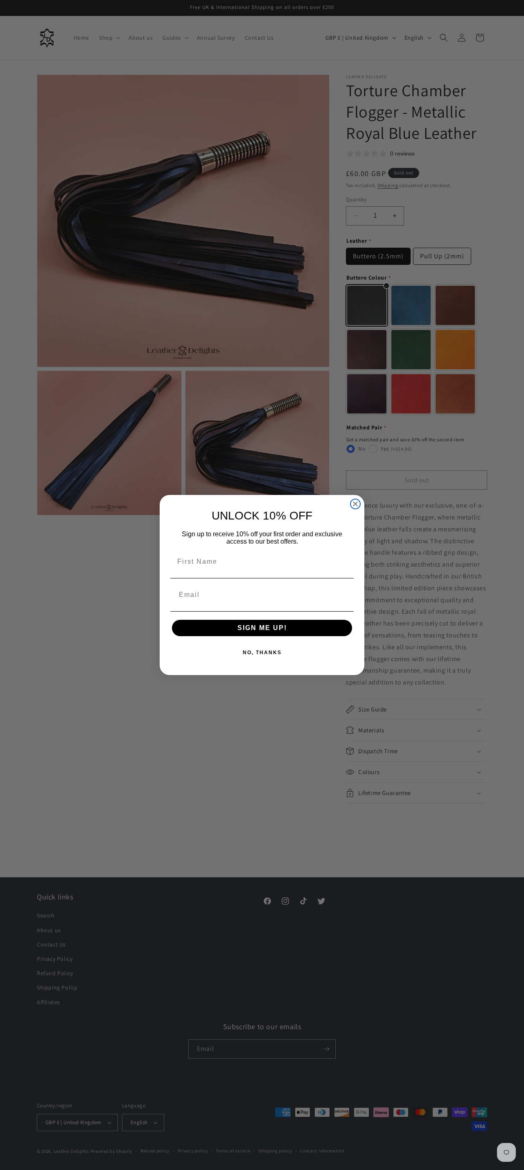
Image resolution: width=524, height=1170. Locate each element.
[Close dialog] (355, 504)
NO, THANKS (262, 652)
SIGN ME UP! (262, 627)
